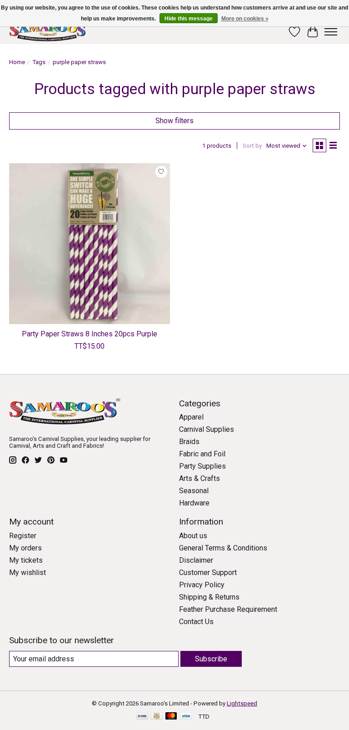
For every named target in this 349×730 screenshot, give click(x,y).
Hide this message (189, 18)
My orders (25, 548)
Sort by (252, 145)
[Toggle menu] (331, 32)
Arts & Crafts (199, 478)
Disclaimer (196, 560)
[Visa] (186, 716)
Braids (189, 441)
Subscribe (211, 659)
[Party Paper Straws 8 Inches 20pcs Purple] (89, 243)
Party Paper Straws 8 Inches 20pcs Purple (89, 334)
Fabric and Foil (202, 454)
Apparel (191, 417)
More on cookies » (245, 18)
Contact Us (196, 621)
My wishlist (27, 572)
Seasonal (194, 490)
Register (22, 535)
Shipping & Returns (209, 597)
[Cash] (156, 716)
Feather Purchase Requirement (228, 609)
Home (17, 62)
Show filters (174, 120)
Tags (38, 62)
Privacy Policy (201, 584)
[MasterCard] (171, 716)
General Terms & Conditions (223, 548)
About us (193, 535)
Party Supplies (202, 466)
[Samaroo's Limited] (48, 31)
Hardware (194, 503)
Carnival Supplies (206, 429)
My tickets (26, 560)
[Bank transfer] (142, 716)
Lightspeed (242, 703)
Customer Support (208, 572)
